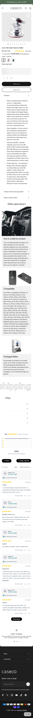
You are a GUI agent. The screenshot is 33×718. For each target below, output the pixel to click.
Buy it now (16, 89)
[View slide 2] (16, 641)
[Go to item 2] (10, 44)
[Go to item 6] (19, 44)
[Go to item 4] (14, 44)
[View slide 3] (19, 641)
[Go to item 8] (23, 44)
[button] (23, 51)
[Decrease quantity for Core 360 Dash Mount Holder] (4, 78)
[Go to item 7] (21, 44)
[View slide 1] (14, 641)
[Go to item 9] (25, 44)
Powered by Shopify (22, 710)
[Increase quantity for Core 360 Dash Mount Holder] (11, 78)
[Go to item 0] (8, 44)
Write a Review (25, 461)
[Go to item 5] (16, 44)
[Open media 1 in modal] (28, 15)
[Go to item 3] (12, 44)
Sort (16, 467)
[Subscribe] (28, 684)
